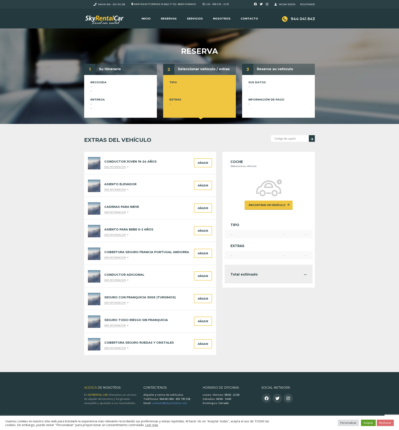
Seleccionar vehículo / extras (204, 69)
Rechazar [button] (385, 423)
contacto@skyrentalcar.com (169, 403)
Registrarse (307, 4)
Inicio (146, 18)
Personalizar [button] (348, 423)
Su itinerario (110, 69)
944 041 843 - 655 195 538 (111, 4)
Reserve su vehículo (275, 69)
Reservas (169, 18)
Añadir (203, 162)
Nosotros (221, 18)
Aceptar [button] (368, 423)
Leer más (151, 425)
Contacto (249, 18)
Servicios (195, 18)
